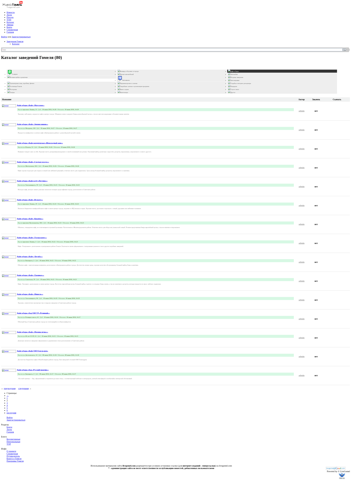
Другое (232, 92)
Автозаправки (234, 80)
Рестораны (13, 89)
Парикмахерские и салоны (128, 83)
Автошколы (126, 80)
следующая (23, 388)
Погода (10, 17)
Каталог (10, 22)
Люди (9, 15)
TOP (9, 444)
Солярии (15, 74)
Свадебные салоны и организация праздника (134, 86)
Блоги (9, 427)
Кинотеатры (124, 92)
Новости (11, 12)
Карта (9, 27)
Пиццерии (233, 86)
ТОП (9, 20)
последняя (11, 413)
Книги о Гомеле (14, 458)
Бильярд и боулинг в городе (129, 71)
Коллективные (13, 439)
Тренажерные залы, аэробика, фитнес (22, 83)
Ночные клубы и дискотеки (19, 77)
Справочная (12, 30)
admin (302, 111)
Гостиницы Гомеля (16, 86)
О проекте (11, 451)
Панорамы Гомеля (15, 461)
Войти (4, 37)
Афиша (10, 25)
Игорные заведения (236, 77)
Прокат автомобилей (127, 74)
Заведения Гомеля (15, 41)
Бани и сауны (124, 89)
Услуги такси (234, 89)
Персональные (13, 441)
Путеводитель (13, 456)
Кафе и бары (234, 71)
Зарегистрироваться (21, 37)
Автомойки (234, 74)
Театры (12, 92)
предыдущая (9, 388)
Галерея (10, 32)
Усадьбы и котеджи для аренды (240, 83)
